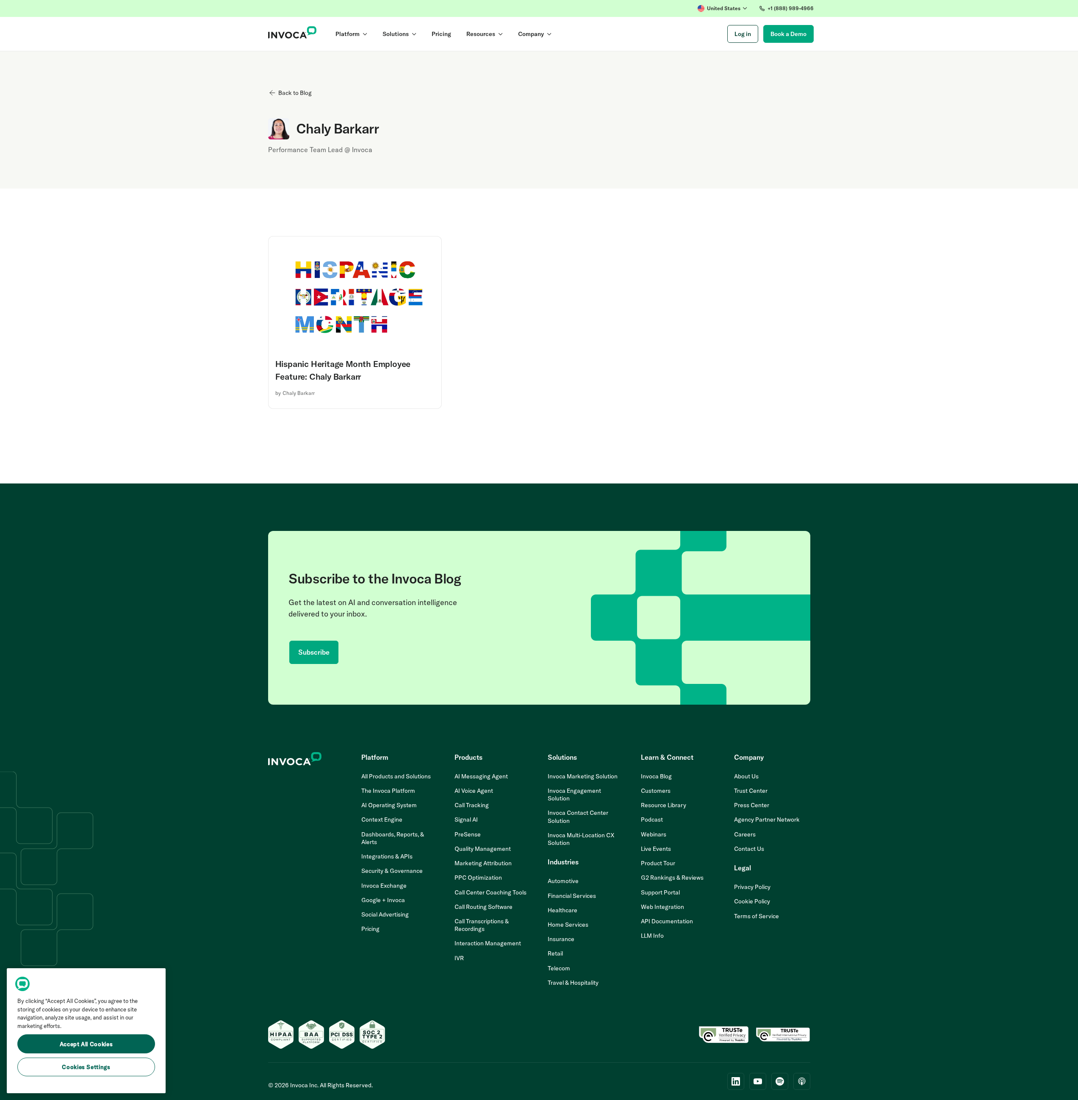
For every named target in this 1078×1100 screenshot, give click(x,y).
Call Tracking (471, 805)
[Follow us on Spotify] (779, 1081)
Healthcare (562, 910)
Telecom (559, 968)
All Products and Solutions (396, 776)
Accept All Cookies (86, 1044)
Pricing (370, 929)
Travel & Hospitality (573, 982)
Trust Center (751, 790)
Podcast (652, 819)
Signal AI (466, 819)
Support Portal (660, 892)
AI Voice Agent (473, 790)
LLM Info (652, 935)
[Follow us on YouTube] (757, 1081)
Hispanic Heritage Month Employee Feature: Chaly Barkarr (343, 370)
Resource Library (663, 805)
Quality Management (482, 849)
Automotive (563, 881)
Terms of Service (756, 916)
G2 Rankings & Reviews (672, 877)
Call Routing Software (483, 907)
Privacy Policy (752, 887)
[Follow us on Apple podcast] (801, 1081)
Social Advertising (385, 914)
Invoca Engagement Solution (574, 794)
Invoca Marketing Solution (583, 776)
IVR (459, 958)
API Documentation (667, 921)
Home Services (568, 924)
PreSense (467, 834)
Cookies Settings (86, 1067)
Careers (745, 834)
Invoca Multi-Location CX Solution (581, 839)
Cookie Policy (752, 901)
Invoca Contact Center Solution (578, 816)
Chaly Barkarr (299, 393)
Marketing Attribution (483, 863)
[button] (722, 8)
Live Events (656, 849)
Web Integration (662, 907)
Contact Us (749, 849)
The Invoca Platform (388, 790)
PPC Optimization (478, 877)
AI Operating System (389, 805)
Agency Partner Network (767, 819)
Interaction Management (487, 943)
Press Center (751, 805)
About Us (746, 776)
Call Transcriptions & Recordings (481, 925)
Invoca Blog (656, 776)
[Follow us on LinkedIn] (735, 1081)
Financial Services (572, 896)
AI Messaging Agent (481, 776)
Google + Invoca (383, 900)
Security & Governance (392, 871)
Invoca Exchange (384, 885)
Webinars (653, 834)
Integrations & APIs (387, 856)
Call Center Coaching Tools (490, 892)
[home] (292, 33)
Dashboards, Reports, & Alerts (392, 838)
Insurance (561, 939)
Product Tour (658, 863)
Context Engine (381, 819)
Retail (555, 953)
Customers (656, 790)
